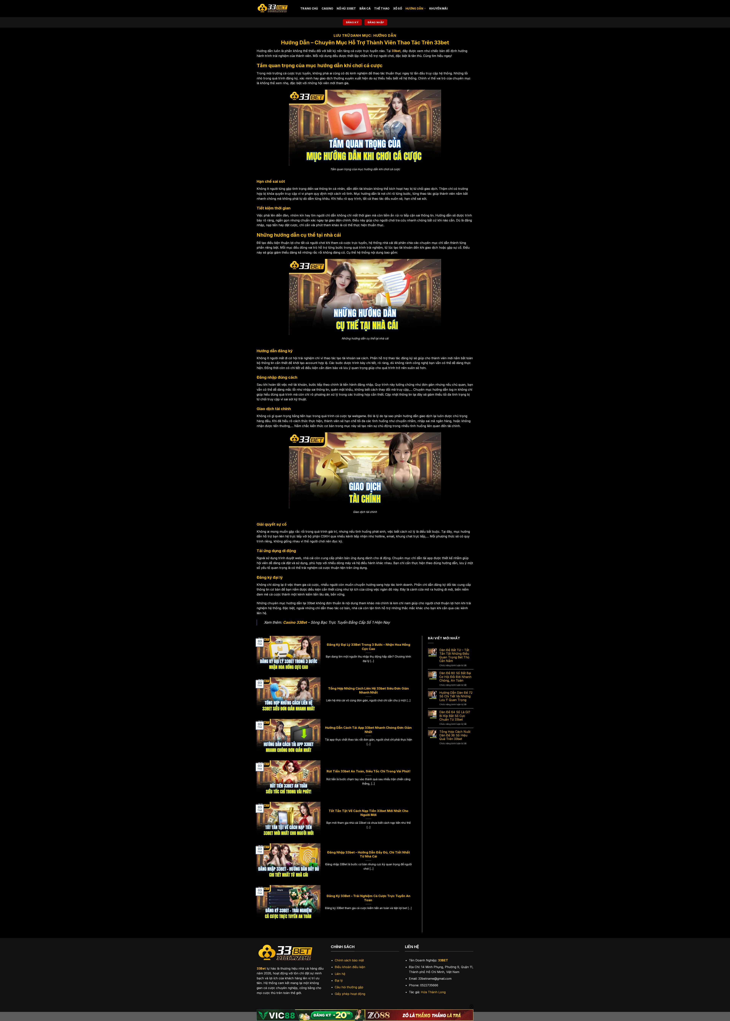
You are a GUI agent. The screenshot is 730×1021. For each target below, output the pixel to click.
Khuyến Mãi (438, 8)
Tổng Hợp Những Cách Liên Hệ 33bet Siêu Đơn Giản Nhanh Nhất (368, 691)
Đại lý (339, 980)
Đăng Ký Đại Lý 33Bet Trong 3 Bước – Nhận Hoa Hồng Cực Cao (368, 647)
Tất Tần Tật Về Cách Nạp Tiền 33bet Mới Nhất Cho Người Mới (368, 813)
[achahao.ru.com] (276, 8)
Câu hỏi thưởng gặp (349, 987)
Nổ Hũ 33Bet (346, 8)
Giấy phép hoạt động (350, 994)
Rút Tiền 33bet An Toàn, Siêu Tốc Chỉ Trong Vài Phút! (368, 771)
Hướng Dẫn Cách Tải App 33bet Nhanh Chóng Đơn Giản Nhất (368, 730)
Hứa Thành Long (433, 992)
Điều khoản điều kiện (350, 967)
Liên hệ (340, 974)
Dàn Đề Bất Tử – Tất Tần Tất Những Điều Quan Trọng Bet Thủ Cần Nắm (454, 655)
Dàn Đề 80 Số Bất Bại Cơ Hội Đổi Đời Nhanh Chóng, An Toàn (455, 676)
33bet (396, 51)
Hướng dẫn (414, 8)
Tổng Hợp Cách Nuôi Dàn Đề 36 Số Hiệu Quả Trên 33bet (454, 735)
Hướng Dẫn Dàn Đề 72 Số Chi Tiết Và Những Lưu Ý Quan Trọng (455, 696)
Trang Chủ (309, 8)
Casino (327, 8)
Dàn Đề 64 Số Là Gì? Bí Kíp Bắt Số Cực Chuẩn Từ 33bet (454, 715)
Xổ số (397, 8)
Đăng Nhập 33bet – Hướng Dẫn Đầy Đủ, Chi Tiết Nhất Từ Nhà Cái (368, 854)
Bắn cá (365, 8)
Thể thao (382, 8)
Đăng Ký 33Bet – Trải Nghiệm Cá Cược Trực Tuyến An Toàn (368, 898)
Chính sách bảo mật (349, 960)
